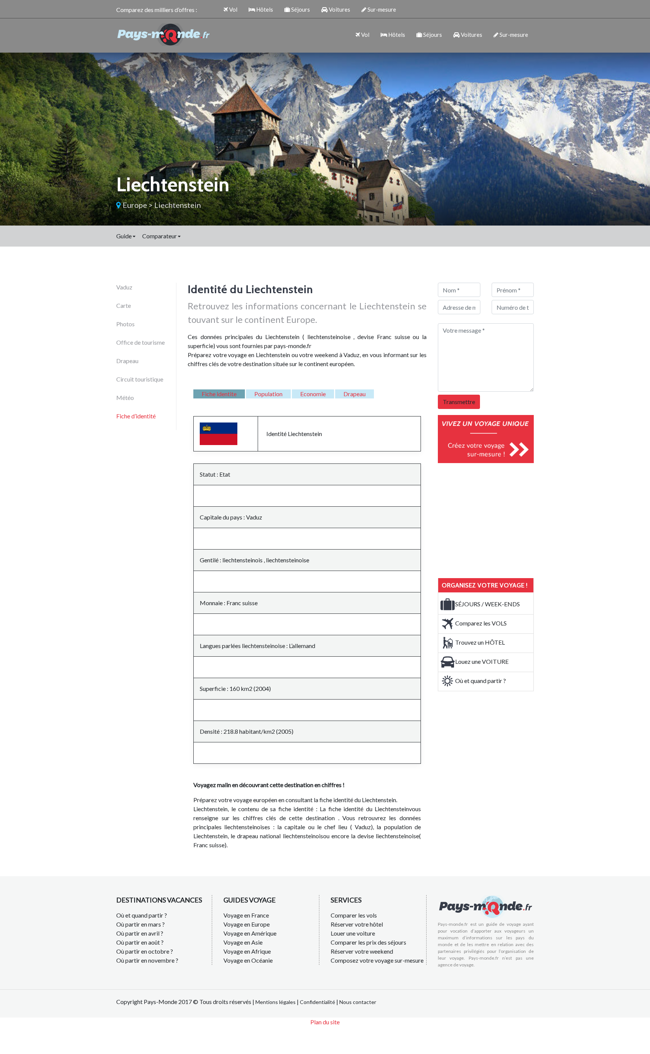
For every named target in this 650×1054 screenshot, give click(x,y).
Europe (135, 204)
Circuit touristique (139, 379)
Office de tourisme (140, 342)
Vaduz (124, 287)
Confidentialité (317, 1002)
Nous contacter (357, 1002)
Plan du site (325, 1021)
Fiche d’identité (136, 415)
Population (268, 393)
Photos (125, 323)
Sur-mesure (381, 9)
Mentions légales (275, 1002)
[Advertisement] (494, 519)
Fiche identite (219, 393)
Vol (232, 9)
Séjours (300, 9)
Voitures (339, 9)
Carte (123, 305)
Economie (313, 393)
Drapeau (127, 360)
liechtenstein (177, 204)
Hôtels (264, 9)
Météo (125, 397)
